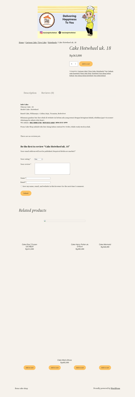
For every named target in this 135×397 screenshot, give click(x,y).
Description (30, 93)
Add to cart (86, 64)
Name (23, 178)
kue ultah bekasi (100, 76)
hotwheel (95, 73)
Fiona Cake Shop (21, 388)
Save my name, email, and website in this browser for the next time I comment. (53, 186)
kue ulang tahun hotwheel (84, 76)
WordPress (115, 388)
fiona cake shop (85, 73)
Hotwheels (52, 42)
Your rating (25, 159)
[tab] (30, 93)
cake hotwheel (74, 73)
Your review (25, 164)
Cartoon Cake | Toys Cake (35, 42)
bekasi (110, 71)
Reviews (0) (47, 93)
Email (23, 182)
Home (21, 42)
